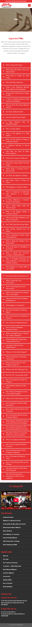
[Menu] (29, 5)
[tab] (16, 65)
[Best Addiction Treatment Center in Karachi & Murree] (11, 5)
